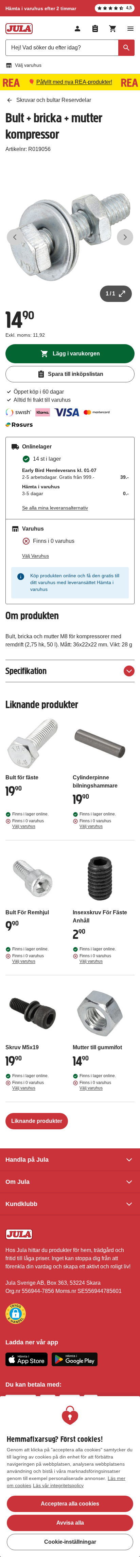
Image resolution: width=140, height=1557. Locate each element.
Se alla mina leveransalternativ (55, 507)
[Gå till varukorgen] (113, 28)
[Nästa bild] (125, 237)
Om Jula (17, 1181)
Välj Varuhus (35, 556)
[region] (70, 1476)
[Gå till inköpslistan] (95, 28)
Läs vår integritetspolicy (58, 1485)
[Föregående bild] (15, 237)
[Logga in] (77, 28)
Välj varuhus (28, 65)
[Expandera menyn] (130, 28)
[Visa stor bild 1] (70, 237)
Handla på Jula (27, 1159)
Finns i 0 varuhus (28, 824)
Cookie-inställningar (70, 1542)
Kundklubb (21, 1204)
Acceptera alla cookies (70, 1504)
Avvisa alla (70, 1523)
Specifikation (26, 670)
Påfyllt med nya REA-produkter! (74, 82)
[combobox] (70, 48)
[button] (15, 1313)
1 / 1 (110, 293)
